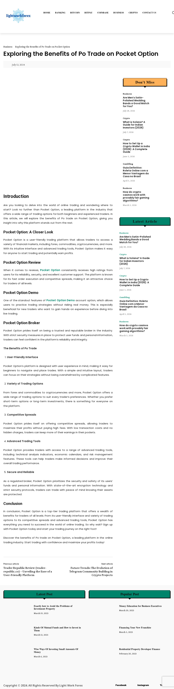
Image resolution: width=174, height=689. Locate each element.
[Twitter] (155, 685)
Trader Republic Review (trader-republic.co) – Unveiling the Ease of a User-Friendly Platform (27, 571)
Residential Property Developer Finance (139, 649)
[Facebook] (111, 685)
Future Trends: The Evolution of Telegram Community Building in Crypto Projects (91, 571)
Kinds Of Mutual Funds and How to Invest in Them (57, 629)
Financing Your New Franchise (135, 627)
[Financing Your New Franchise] (103, 633)
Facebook (121, 685)
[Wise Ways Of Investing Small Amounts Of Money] (17, 655)
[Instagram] (132, 685)
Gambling (128, 164)
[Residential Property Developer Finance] (103, 655)
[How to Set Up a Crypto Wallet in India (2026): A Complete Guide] (159, 145)
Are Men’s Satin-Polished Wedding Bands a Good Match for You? (136, 102)
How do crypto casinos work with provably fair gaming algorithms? (136, 196)
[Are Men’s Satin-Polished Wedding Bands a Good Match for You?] (159, 99)
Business (7, 46)
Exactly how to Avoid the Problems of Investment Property (53, 607)
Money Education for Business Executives (140, 606)
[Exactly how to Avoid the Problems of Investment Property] (17, 611)
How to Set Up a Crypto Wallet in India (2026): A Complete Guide (136, 148)
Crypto (126, 118)
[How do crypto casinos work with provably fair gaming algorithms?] (159, 193)
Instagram (143, 685)
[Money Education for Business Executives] (103, 611)
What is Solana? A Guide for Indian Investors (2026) (134, 124)
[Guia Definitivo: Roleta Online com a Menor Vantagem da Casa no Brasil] (159, 169)
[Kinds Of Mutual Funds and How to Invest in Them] (17, 633)
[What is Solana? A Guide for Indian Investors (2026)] (159, 123)
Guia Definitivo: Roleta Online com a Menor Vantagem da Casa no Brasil (136, 172)
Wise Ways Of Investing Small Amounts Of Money (56, 650)
